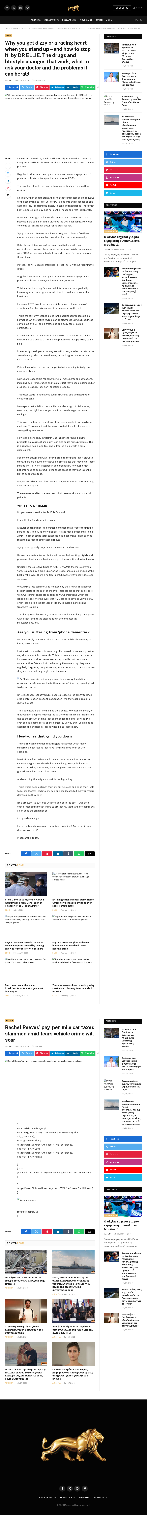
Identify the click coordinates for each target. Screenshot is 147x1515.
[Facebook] (8, 166)
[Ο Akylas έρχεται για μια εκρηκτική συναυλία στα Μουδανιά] (123, 222)
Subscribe (122, 8)
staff (9, 80)
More (109, 20)
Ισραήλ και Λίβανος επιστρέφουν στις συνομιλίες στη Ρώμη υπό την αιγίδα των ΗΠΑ (72, 1329)
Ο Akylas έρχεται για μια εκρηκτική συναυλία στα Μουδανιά (122, 240)
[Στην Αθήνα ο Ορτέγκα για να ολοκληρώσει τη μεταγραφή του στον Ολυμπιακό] (111, 333)
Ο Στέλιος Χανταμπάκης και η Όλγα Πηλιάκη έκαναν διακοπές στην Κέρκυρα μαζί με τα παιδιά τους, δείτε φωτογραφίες (25, 1374)
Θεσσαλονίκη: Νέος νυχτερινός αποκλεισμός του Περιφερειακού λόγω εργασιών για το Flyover (132, 312)
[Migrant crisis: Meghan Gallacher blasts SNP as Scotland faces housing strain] (73, 927)
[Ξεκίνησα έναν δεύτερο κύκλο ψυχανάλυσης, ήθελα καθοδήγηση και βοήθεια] (111, 77)
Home (7, 28)
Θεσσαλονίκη (69, 20)
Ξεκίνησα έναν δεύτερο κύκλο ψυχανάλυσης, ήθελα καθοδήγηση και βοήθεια (131, 79)
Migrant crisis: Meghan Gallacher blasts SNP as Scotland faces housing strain (70, 945)
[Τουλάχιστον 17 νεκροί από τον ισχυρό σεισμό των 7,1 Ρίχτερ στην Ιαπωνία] (26, 1262)
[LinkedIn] (8, 180)
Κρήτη (99, 20)
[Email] (8, 195)
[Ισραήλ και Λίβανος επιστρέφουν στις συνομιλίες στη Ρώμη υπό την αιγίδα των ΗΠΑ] (73, 1311)
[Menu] (6, 20)
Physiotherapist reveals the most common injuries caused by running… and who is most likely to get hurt (25, 945)
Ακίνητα (35, 20)
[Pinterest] (8, 188)
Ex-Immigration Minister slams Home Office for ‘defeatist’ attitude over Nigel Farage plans (73, 902)
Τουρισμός (86, 20)
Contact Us (101, 1498)
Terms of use (67, 1498)
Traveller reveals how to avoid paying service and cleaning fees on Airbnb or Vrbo (73, 988)
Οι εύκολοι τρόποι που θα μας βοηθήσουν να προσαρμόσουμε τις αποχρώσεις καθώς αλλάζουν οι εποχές (72, 1374)
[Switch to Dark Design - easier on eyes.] (136, 20)
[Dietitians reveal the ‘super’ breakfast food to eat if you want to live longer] (26, 970)
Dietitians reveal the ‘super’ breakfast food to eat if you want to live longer (25, 988)
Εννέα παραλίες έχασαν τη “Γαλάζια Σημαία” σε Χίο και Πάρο (131, 100)
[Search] (141, 20)
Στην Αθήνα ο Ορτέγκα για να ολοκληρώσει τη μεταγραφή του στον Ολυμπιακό (130, 335)
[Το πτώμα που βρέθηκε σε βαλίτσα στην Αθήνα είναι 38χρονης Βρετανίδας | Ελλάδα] (111, 48)
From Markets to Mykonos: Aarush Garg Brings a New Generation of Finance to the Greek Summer (24, 902)
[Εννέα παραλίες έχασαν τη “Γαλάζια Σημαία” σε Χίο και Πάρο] (111, 100)
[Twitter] (8, 173)
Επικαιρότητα (51, 20)
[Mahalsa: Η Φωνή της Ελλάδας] (73, 8)
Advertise (85, 1498)
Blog (8, 36)
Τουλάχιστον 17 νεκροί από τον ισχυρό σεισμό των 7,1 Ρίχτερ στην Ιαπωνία (25, 1280)
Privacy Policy (47, 1498)
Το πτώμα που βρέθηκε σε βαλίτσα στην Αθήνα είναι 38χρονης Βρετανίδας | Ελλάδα (129, 53)
